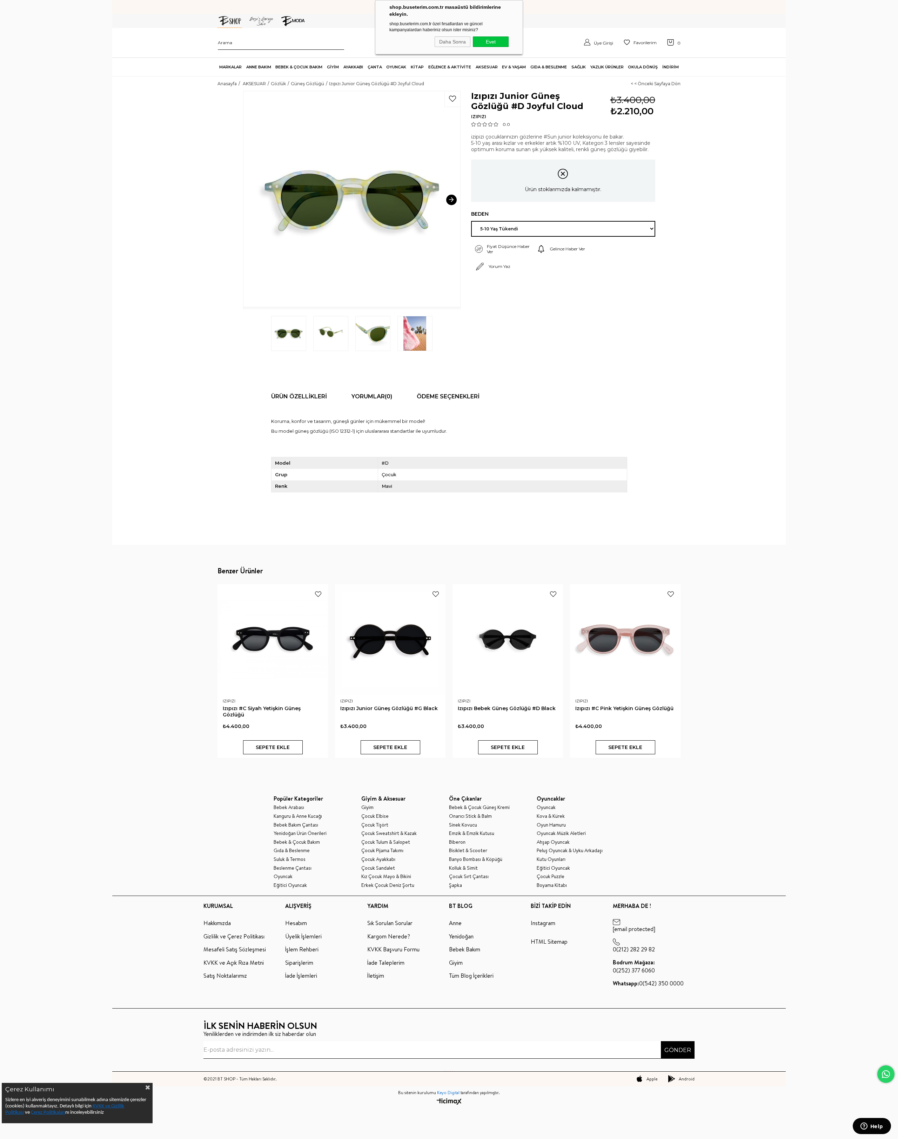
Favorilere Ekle (318, 594)
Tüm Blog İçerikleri (471, 975)
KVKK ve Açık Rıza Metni (233, 962)
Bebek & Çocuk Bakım (297, 842)
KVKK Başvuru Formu (393, 949)
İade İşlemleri (301, 975)
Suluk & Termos (290, 859)
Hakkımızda (217, 923)
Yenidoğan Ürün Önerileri (300, 833)
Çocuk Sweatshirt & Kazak (389, 833)
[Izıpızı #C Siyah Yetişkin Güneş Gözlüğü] (272, 639)
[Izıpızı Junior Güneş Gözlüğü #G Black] (390, 639)
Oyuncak (283, 876)
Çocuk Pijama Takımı (382, 850)
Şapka (455, 885)
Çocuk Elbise (375, 816)
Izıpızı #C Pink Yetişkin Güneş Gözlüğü (624, 708)
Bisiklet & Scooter (468, 850)
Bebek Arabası (289, 807)
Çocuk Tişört (374, 825)
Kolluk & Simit (463, 868)
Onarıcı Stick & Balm (470, 816)
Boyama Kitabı (552, 885)
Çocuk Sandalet (378, 868)
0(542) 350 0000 (648, 983)
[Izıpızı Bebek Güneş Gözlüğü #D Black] (508, 639)
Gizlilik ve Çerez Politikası (233, 936)
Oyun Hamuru (551, 825)
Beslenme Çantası (292, 868)
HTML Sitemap (549, 941)
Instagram (543, 923)
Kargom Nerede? (388, 936)
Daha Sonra (452, 42)
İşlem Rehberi (302, 949)
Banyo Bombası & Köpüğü (475, 859)
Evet (491, 42)
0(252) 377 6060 (634, 966)
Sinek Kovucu (463, 825)
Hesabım (296, 923)
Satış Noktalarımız (225, 975)
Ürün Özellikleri (299, 396)
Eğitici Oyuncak (290, 885)
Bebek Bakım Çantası (296, 825)
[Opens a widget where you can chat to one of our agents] (871, 1126)
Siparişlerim (299, 962)
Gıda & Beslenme (292, 850)
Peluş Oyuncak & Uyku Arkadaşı (570, 850)
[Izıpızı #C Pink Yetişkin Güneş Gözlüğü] (625, 639)
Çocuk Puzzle (550, 876)
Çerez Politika (45, 1112)
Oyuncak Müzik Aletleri (561, 833)
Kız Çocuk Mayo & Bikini (386, 876)
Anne (455, 923)
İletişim (375, 975)
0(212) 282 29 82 (634, 949)
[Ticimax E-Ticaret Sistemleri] (449, 1102)
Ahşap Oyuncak (553, 842)
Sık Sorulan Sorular (390, 923)
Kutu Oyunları (551, 859)
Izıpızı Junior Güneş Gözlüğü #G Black (389, 708)
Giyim (367, 807)
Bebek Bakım (464, 949)
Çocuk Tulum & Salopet (385, 842)
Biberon (457, 842)
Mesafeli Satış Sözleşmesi (234, 949)
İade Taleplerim (385, 962)
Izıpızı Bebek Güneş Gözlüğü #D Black (507, 708)
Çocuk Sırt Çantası (469, 876)
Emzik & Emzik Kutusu (471, 833)
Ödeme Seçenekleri (448, 396)
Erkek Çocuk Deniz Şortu (387, 885)
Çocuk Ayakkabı (378, 859)
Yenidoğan (461, 936)
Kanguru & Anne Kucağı (298, 816)
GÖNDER (677, 1050)
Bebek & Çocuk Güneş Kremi (479, 807)
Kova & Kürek (551, 816)
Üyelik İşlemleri (303, 936)
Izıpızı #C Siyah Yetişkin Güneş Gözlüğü (262, 711)
